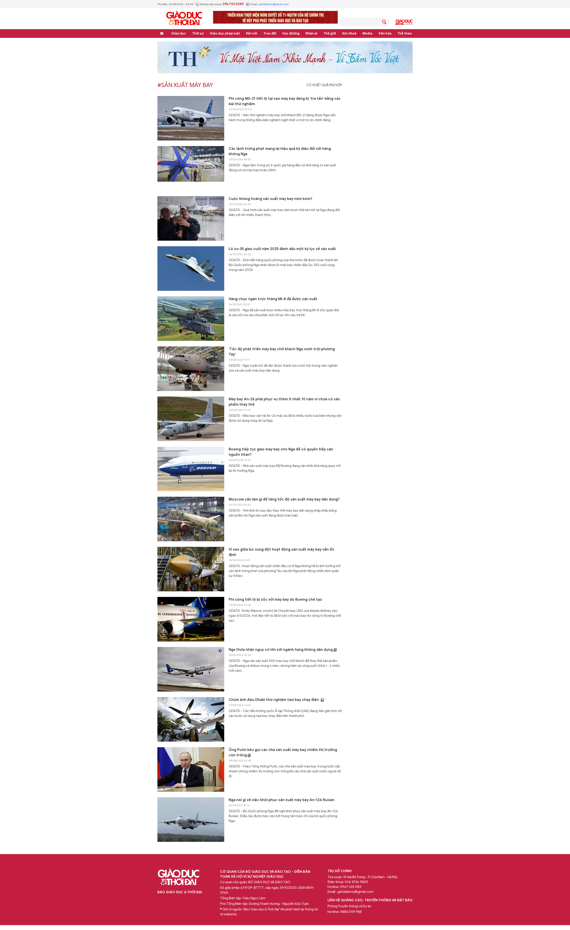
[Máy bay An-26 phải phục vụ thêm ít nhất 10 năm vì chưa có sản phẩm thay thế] (190, 419)
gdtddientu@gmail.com (274, 4)
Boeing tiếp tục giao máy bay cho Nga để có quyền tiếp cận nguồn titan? (281, 452)
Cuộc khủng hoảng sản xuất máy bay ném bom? (270, 199)
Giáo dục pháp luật (225, 33)
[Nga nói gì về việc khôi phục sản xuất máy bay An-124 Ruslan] (190, 819)
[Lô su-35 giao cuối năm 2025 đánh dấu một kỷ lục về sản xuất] (190, 268)
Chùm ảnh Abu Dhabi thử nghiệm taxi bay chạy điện (274, 700)
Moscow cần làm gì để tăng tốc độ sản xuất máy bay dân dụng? (284, 499)
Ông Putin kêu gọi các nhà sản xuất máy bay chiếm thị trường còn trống (283, 752)
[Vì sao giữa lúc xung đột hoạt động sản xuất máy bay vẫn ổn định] (190, 569)
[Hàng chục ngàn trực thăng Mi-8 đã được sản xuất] (190, 318)
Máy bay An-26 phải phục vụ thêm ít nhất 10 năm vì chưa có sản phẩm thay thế (284, 402)
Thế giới (330, 33)
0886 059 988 (351, 912)
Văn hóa (385, 33)
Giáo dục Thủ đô (404, 22)
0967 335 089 (350, 887)
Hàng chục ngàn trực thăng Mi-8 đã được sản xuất (273, 299)
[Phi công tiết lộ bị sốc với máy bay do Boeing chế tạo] (190, 619)
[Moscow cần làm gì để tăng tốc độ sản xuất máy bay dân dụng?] (190, 519)
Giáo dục (178, 33)
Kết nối (251, 33)
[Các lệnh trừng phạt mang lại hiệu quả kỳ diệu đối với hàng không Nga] (190, 168)
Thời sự (198, 33)
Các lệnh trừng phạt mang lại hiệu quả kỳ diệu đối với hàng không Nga (280, 151)
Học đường (290, 33)
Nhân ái (311, 33)
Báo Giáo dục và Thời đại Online (184, 18)
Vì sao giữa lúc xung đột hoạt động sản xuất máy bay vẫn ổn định (281, 552)
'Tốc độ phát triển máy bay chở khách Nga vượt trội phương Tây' (282, 352)
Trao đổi (269, 33)
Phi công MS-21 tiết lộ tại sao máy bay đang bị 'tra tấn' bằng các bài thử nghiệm (285, 101)
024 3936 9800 (356, 882)
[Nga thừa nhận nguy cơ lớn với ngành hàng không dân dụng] (190, 669)
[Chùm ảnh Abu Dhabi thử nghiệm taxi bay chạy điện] (190, 719)
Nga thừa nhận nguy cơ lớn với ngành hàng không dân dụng (281, 649)
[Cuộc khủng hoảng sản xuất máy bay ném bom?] (190, 218)
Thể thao (404, 33)
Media (367, 33)
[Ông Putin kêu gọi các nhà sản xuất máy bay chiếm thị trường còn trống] (190, 769)
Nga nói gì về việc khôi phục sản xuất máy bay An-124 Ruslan (281, 800)
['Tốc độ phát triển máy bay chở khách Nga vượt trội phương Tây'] (190, 368)
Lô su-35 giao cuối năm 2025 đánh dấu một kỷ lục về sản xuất (282, 249)
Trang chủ (161, 33)
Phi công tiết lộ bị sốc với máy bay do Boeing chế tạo (275, 599)
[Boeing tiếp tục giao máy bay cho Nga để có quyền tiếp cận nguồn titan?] (190, 469)
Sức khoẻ (349, 33)
